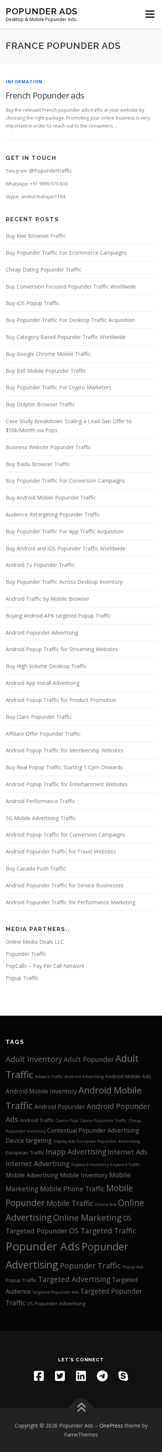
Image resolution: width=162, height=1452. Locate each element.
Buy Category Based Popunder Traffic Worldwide (65, 336)
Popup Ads (132, 1267)
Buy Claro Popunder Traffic (39, 716)
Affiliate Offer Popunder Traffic (43, 733)
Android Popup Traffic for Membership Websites (65, 750)
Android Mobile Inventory (41, 1091)
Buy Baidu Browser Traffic (38, 464)
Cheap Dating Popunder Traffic (43, 269)
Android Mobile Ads (128, 1076)
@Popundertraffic (50, 170)
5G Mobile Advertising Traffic (41, 818)
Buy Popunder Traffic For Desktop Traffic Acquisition (70, 320)
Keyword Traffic (125, 1164)
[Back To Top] (81, 1407)
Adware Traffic (49, 1076)
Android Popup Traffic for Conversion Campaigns (65, 834)
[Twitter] (60, 1376)
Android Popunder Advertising (42, 632)
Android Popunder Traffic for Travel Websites (61, 851)
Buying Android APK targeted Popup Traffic (58, 615)
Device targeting (29, 1140)
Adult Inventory (34, 1059)
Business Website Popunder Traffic (48, 447)
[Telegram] (102, 1376)
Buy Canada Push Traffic (36, 868)
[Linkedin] (81, 1376)
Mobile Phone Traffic (72, 1188)
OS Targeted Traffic (102, 1231)
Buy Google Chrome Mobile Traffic (48, 353)
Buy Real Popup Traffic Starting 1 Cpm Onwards (64, 767)
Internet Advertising (38, 1163)
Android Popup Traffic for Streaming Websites (62, 649)
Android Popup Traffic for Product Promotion (61, 699)
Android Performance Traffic (40, 801)
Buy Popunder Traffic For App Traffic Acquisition (65, 531)
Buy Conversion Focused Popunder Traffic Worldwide (71, 286)
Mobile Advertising (32, 1175)
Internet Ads (127, 1151)
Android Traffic (37, 1120)
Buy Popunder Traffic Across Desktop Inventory (64, 581)
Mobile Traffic (69, 1203)
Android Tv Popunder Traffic (40, 564)
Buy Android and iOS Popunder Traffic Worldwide (65, 548)
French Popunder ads (45, 95)
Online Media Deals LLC (35, 941)
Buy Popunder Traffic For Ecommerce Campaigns (66, 252)
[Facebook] (38, 1376)
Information (24, 81)
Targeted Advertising (74, 1279)
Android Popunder (59, 1107)
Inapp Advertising (76, 1152)
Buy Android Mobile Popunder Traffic (51, 497)
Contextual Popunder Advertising (93, 1130)
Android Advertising (84, 1076)
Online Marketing (87, 1217)
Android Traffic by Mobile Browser (47, 598)
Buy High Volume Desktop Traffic (46, 666)
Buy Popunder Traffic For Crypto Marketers (59, 387)
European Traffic (25, 1152)
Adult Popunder (89, 1059)
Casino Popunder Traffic (103, 1120)
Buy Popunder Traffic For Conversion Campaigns (65, 480)
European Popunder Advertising (108, 1141)
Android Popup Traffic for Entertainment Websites (67, 784)
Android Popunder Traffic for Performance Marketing (70, 902)
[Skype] (123, 1376)
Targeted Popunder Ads (55, 1292)
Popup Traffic (22, 977)
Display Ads (64, 1141)
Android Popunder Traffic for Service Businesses (65, 885)
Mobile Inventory (84, 1175)
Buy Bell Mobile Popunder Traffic (46, 370)
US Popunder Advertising (56, 1303)
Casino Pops (66, 1120)
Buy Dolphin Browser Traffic (40, 404)
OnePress (111, 1425)
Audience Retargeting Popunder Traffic (53, 514)
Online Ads (105, 1204)
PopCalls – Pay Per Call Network (45, 965)
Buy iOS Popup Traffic (33, 303)
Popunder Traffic (26, 953)
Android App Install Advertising (42, 683)
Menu (149, 14)
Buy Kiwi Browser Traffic (36, 235)
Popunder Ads (42, 11)
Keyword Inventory (90, 1164)
